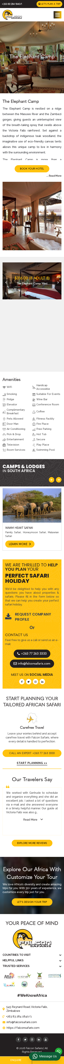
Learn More (18, 544)
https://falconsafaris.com (23, 1027)
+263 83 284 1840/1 (12, 4)
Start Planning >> (32, 763)
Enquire (16, 1060)
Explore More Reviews (32, 843)
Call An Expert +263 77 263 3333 (32, 753)
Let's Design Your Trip (32, 902)
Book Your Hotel (32, 168)
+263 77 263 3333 (34, 653)
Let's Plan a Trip (50, 4)
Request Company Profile (33, 617)
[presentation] (6, 282)
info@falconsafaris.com (34, 663)
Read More (30, 819)
